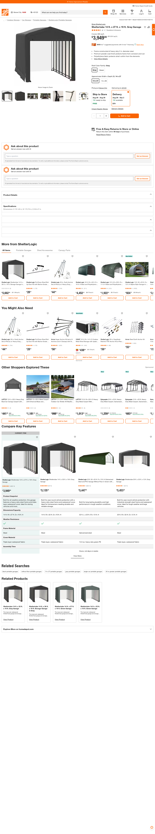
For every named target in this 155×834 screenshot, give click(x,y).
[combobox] (72, 12)
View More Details (101, 59)
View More (77, 556)
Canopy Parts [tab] (64, 250)
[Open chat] (153, 29)
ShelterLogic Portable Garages (60, 20)
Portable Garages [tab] (23, 250)
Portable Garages (39, 20)
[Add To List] (145, 27)
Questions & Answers (113, 30)
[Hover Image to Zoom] (45, 54)
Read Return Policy (103, 135)
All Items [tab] (6, 250)
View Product (8, 619)
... (4, 20)
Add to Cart (125, 116)
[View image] (7, 96)
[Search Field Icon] (105, 12)
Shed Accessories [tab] (45, 250)
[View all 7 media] (83, 96)
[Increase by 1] (106, 116)
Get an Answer (142, 156)
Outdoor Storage (13, 20)
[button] (77, 195)
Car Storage (26, 20)
